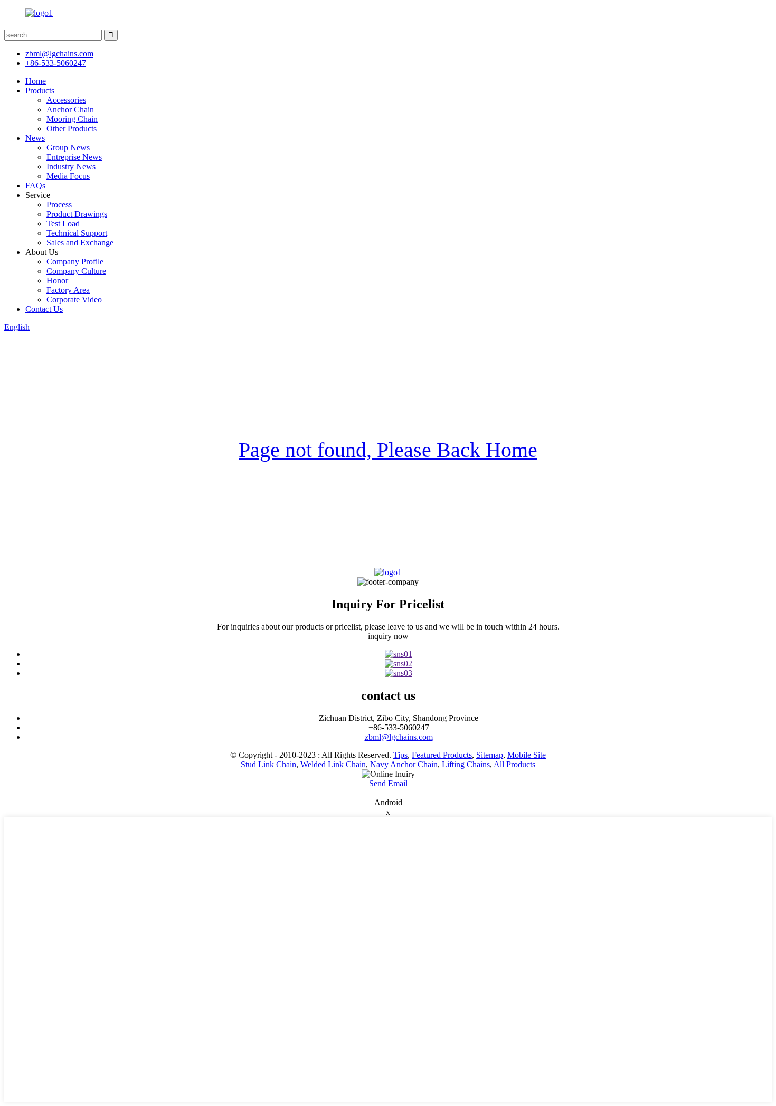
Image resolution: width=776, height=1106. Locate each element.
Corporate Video (74, 299)
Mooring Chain (72, 119)
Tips (400, 754)
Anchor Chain (70, 109)
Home (35, 81)
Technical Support (76, 232)
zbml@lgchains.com (59, 53)
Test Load (63, 223)
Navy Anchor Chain (404, 764)
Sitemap (489, 754)
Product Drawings (76, 213)
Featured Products (442, 754)
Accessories (66, 100)
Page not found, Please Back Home (388, 450)
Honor (57, 280)
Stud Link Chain (268, 764)
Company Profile (74, 261)
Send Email (388, 783)
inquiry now (388, 636)
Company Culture (76, 270)
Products (39, 90)
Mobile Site (526, 754)
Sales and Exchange (79, 242)
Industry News (71, 166)
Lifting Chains (466, 764)
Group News (68, 147)
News (35, 138)
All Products (514, 764)
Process (59, 204)
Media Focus (68, 175)
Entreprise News (74, 156)
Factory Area (68, 289)
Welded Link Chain (333, 764)
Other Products (71, 128)
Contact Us (44, 308)
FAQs (35, 185)
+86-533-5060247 (55, 63)
